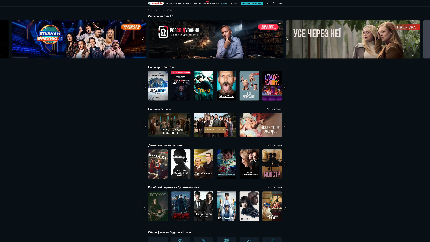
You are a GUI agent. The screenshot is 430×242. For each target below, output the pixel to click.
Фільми (188, 3)
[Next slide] (286, 39)
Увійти (279, 3)
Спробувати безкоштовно (252, 3)
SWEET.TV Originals (200, 3)
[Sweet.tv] (156, 3)
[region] (215, 39)
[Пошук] (273, 3)
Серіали (223, 3)
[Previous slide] (143, 39)
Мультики (214, 3)
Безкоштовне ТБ (176, 3)
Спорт (230, 3)
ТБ (167, 3)
